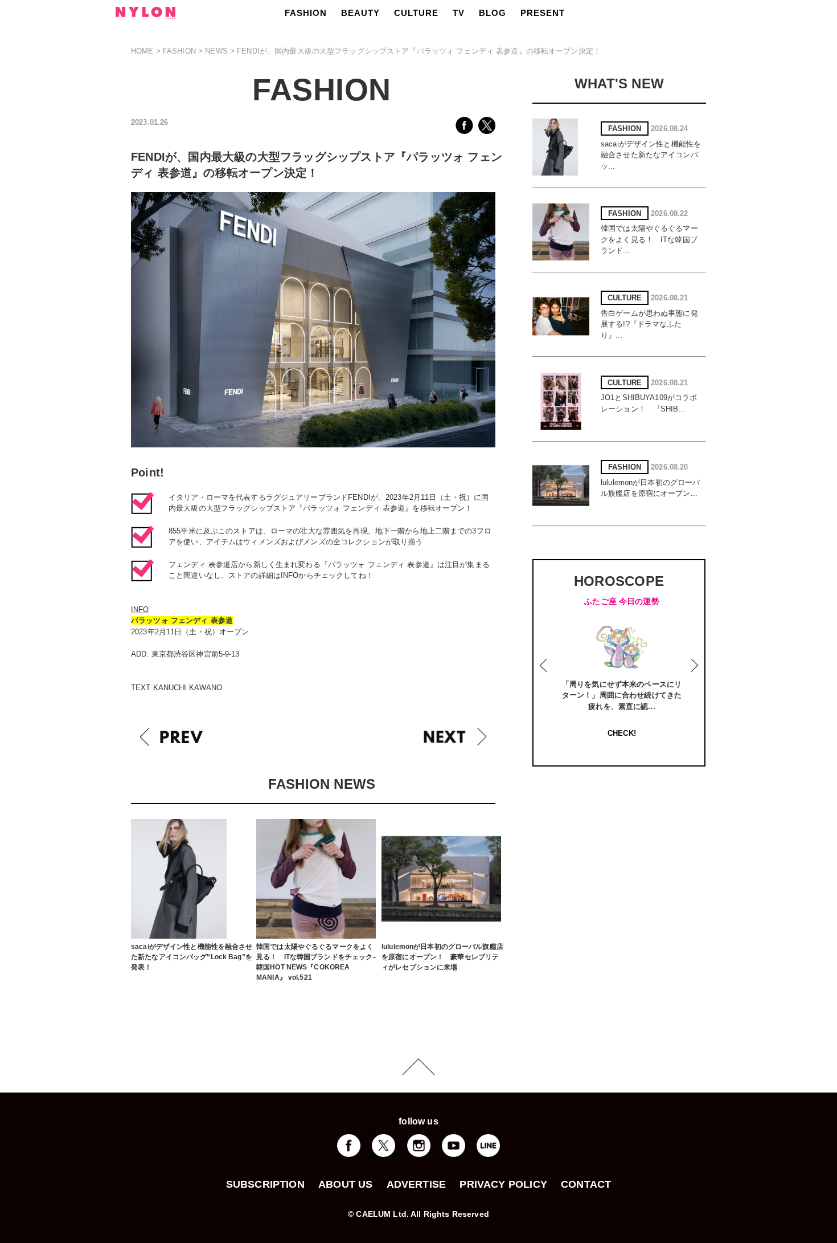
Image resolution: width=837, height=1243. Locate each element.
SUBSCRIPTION (265, 1184)
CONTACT (586, 1184)
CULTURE (416, 13)
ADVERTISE (416, 1184)
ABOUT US (345, 1184)
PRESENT (542, 13)
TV (459, 13)
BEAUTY (360, 13)
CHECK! (622, 733)
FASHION (306, 13)
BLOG (492, 13)
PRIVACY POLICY (503, 1184)
